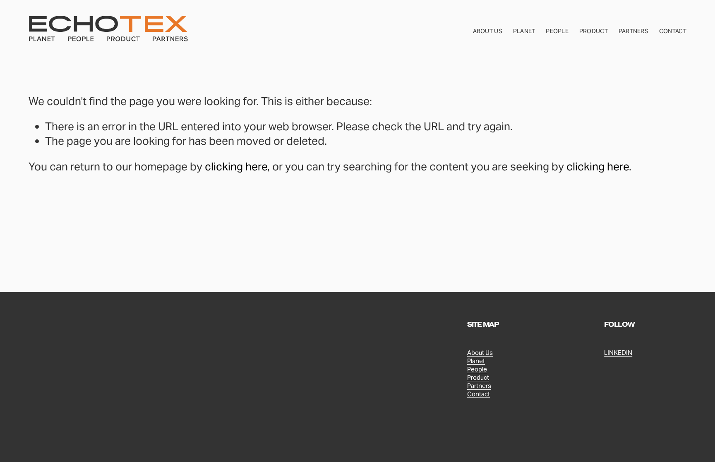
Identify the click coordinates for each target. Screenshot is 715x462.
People (557, 31)
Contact (672, 31)
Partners (633, 31)
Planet (524, 31)
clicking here (236, 166)
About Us (487, 31)
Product (593, 31)
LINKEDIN (618, 353)
